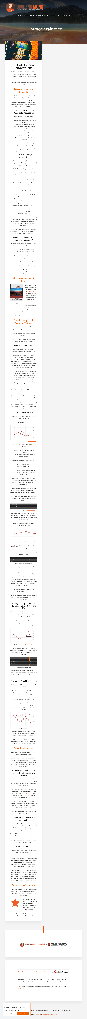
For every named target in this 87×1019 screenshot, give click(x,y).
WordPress (53, 1014)
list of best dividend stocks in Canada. (27, 988)
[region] (17, 1009)
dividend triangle (29, 793)
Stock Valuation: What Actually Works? (24, 66)
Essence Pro (38, 1014)
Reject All (10, 1013)
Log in (57, 1014)
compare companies (26, 833)
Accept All (22, 1013)
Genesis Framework (46, 1014)
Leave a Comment (32, 71)
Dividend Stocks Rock (32, 441)
